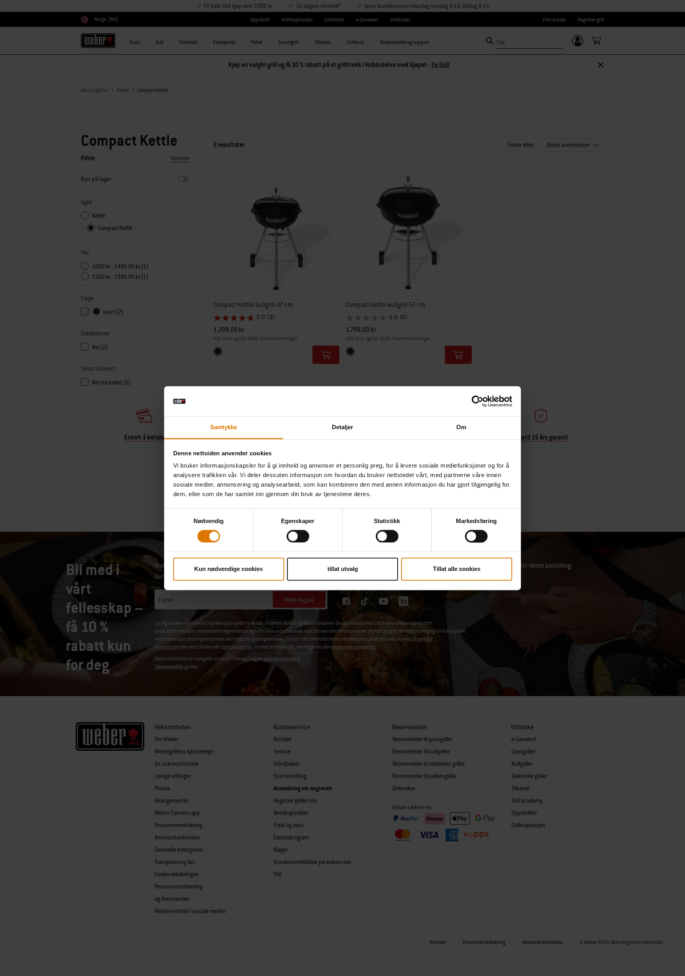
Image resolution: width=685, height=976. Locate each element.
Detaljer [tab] (343, 427)
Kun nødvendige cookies (228, 569)
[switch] (298, 536)
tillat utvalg (342, 569)
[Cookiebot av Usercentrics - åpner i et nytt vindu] (477, 401)
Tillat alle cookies (456, 569)
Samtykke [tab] (223, 427)
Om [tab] (461, 427)
